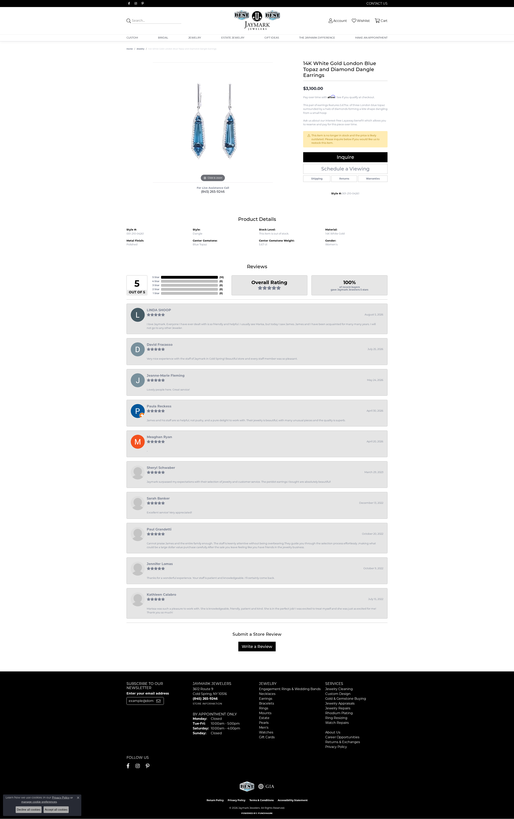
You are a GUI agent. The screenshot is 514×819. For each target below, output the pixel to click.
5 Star (155, 277)
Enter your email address (147, 693)
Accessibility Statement (293, 800)
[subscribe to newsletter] (158, 701)
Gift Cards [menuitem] (267, 737)
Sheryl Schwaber (161, 468)
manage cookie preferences (39, 801)
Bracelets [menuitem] (266, 703)
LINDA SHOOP (159, 310)
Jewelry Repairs (337, 708)
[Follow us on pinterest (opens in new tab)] (142, 3)
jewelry (140, 49)
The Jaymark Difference (317, 37)
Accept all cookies (56, 809)
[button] (337, 21)
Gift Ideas (271, 37)
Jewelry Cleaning (339, 689)
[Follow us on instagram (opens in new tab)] (135, 3)
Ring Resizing (336, 718)
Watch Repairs (337, 723)
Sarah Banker (158, 498)
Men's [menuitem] (263, 727)
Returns (344, 178)
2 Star (155, 289)
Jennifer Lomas (160, 564)
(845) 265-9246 (213, 192)
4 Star (155, 281)
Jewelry (194, 37)
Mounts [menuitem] (265, 713)
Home (129, 49)
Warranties (373, 178)
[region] (213, 122)
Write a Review (257, 646)
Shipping (316, 178)
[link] (377, 3)
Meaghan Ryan (159, 437)
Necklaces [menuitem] (267, 694)
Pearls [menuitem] (264, 723)
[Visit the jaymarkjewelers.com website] (247, 786)
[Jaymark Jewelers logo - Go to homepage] (257, 20)
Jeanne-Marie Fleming (166, 375)
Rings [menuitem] (263, 708)
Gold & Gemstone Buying (345, 699)
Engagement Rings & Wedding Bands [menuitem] (290, 689)
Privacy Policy (336, 747)
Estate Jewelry (232, 37)
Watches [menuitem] (266, 732)
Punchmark (265, 813)
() (221, 277)
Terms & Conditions (261, 800)
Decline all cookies (28, 809)
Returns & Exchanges (342, 742)
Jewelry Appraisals (340, 703)
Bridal (163, 37)
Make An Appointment (371, 37)
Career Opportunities (342, 737)
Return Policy (215, 800)
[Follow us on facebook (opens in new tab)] (128, 3)
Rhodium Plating (339, 713)
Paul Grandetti (159, 529)
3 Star (155, 285)
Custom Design (338, 694)
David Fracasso (159, 345)
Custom (132, 37)
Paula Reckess (159, 406)
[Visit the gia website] (266, 786)
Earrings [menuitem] (265, 699)
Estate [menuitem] (264, 718)
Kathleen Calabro (161, 595)
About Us (332, 732)
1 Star (156, 293)
